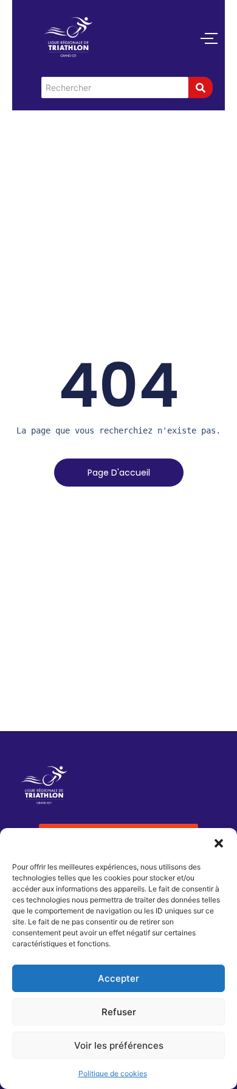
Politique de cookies (112, 1073)
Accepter (118, 978)
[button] (219, 843)
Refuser (118, 1012)
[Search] (200, 87)
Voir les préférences (118, 1045)
